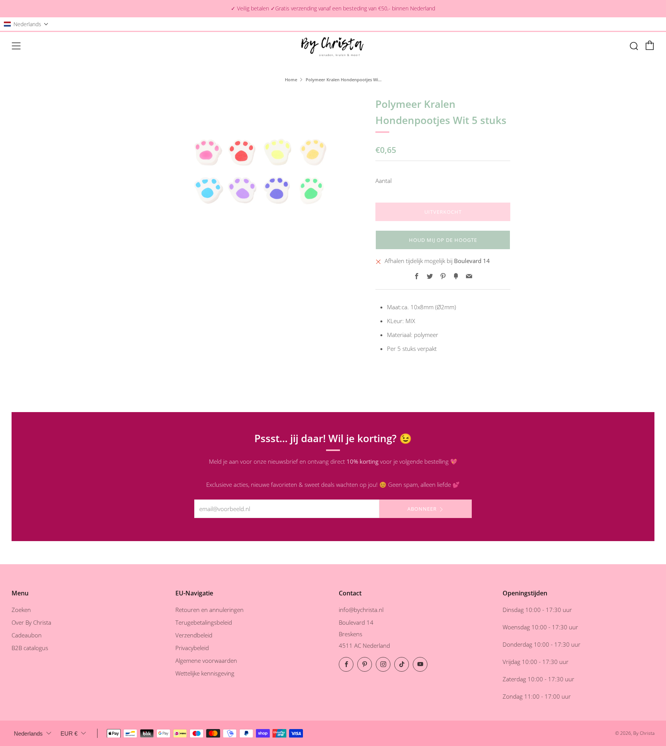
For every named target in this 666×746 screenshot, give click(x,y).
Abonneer (422, 508)
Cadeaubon (27, 635)
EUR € (69, 733)
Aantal (383, 180)
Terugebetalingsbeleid (203, 622)
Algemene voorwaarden (206, 660)
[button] (26, 24)
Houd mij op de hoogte (443, 239)
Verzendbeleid (193, 635)
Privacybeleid (192, 648)
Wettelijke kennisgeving (204, 673)
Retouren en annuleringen (209, 610)
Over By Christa (31, 622)
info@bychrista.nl (361, 610)
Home (291, 79)
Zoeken (21, 610)
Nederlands (28, 733)
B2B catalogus (30, 648)
